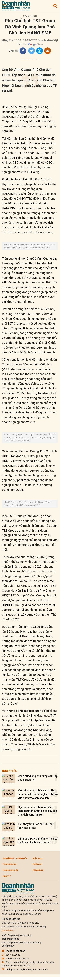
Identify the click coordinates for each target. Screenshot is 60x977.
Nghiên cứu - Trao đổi (15, 858)
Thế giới (37, 864)
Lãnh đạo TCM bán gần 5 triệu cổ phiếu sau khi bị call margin (38, 840)
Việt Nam (37, 858)
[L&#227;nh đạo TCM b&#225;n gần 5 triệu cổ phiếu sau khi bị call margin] (8, 841)
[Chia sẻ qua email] (47, 50)
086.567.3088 (13, 954)
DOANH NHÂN (30, 16)
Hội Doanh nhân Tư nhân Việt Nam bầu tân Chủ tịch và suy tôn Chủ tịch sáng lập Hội (37, 810)
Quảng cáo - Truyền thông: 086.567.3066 (27, 969)
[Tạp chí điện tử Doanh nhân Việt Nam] (16, 5)
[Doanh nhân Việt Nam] (18, 888)
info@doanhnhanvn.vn (18, 958)
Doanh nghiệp (10, 870)
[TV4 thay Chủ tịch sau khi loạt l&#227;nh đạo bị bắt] (8, 826)
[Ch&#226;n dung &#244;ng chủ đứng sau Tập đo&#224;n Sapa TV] (8, 778)
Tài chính (38, 870)
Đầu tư (6, 876)
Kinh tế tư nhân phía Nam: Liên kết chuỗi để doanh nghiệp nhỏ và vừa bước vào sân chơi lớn (38, 794)
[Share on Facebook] (23, 50)
